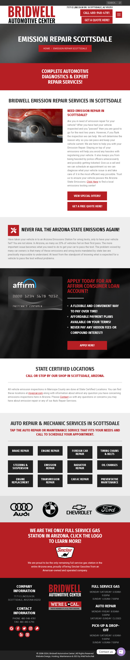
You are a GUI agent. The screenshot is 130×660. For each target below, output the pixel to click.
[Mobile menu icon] (119, 15)
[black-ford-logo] (108, 509)
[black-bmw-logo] (50, 509)
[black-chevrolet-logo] (79, 509)
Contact (64, 396)
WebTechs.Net (87, 656)
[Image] (35, 293)
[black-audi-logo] (21, 509)
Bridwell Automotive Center (62, 653)
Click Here (92, 181)
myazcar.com (35, 393)
